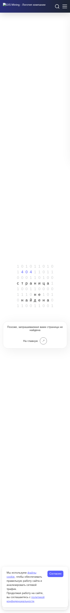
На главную (30, 340)
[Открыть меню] (64, 6)
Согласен (55, 573)
